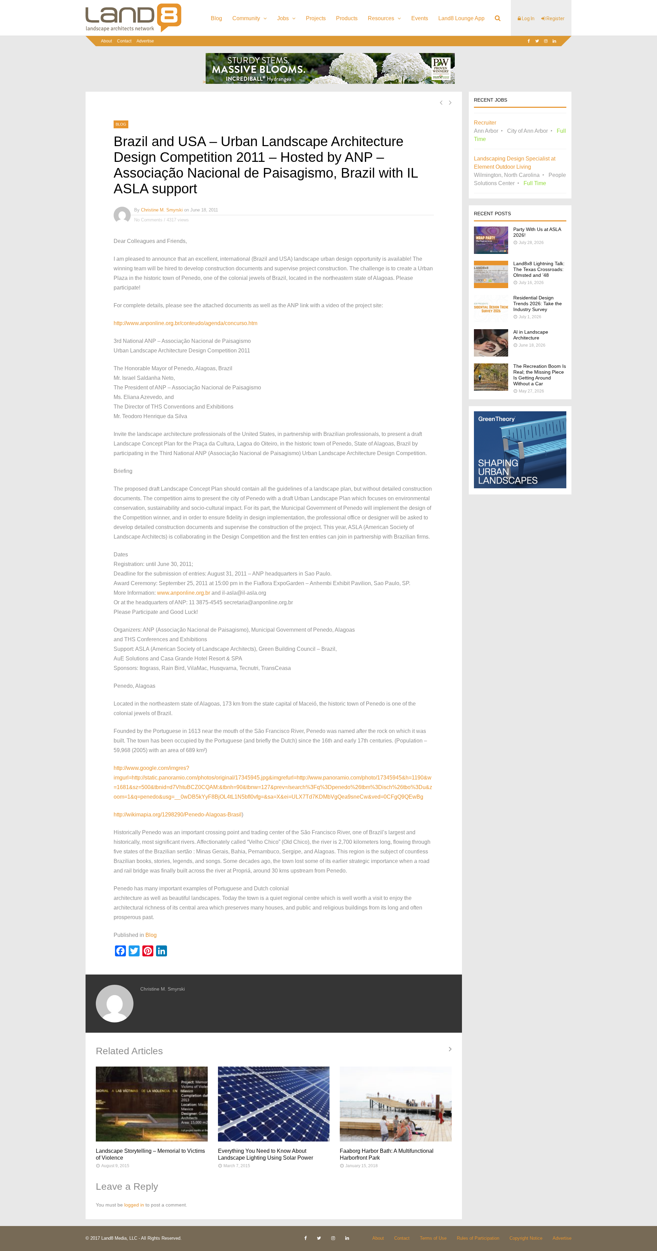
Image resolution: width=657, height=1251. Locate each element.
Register (555, 18)
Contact (124, 41)
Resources (381, 18)
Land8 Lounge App (461, 18)
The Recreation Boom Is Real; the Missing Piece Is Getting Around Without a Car (539, 374)
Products (347, 18)
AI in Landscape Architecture (530, 334)
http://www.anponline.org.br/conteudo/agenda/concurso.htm (185, 323)
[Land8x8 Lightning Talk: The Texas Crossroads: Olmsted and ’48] (491, 286)
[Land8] (133, 31)
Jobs (283, 18)
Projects (316, 18)
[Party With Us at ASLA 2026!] (491, 252)
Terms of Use (433, 1238)
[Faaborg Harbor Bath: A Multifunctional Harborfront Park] (396, 1104)
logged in (134, 1205)
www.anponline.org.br (183, 593)
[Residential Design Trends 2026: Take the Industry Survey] (491, 320)
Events (419, 18)
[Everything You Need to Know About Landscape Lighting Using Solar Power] (274, 1104)
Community (246, 18)
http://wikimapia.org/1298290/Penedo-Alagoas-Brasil (178, 814)
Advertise (145, 41)
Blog (216, 18)
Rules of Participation (478, 1238)
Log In (527, 18)
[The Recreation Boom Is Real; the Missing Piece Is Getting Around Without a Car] (491, 389)
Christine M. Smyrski (162, 209)
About (106, 41)
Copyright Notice (526, 1238)
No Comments (148, 219)
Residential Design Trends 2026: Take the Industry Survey (537, 303)
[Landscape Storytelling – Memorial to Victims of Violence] (152, 1104)
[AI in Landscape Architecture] (491, 355)
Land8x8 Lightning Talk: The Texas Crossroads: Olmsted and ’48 (539, 269)
